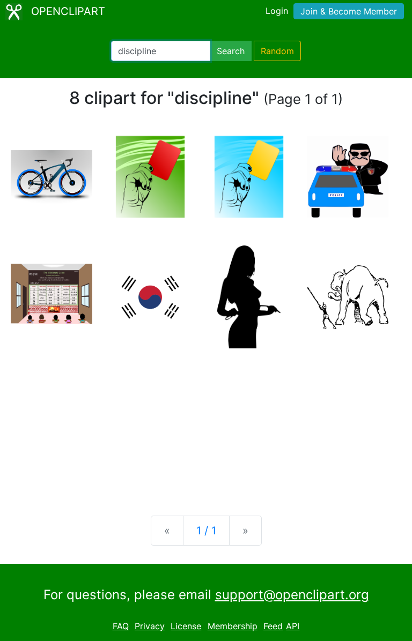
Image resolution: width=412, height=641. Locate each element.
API (292, 626)
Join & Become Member (348, 11)
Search (231, 51)
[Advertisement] (206, 423)
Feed (273, 626)
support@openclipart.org (292, 594)
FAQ (121, 626)
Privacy (150, 626)
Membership (233, 626)
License (186, 626)
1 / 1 (206, 530)
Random (277, 51)
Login (277, 10)
